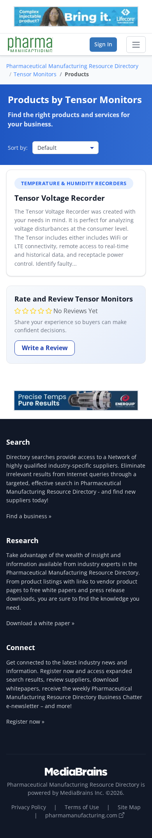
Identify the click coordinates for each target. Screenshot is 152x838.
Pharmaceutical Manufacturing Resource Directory (72, 66)
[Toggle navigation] (136, 44)
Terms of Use (82, 807)
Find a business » (28, 516)
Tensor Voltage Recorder (59, 198)
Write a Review (45, 348)
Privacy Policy (28, 807)
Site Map (129, 807)
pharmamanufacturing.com (82, 815)
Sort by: (18, 147)
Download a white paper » (40, 623)
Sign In (103, 44)
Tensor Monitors (35, 74)
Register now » (25, 721)
